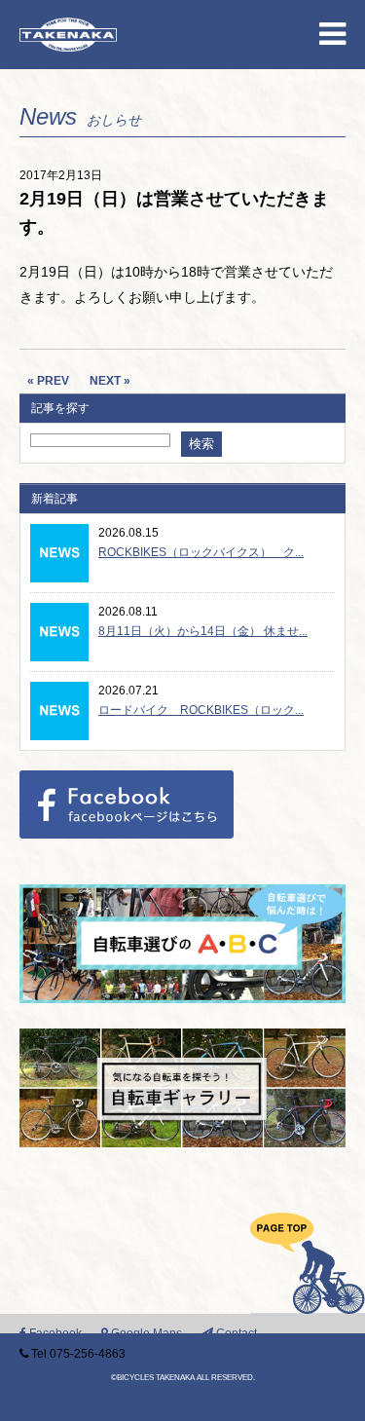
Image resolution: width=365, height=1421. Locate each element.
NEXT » (110, 381)
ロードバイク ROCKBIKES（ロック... (201, 710)
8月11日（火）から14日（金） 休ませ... (203, 631)
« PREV (48, 381)
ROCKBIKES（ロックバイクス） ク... (201, 552)
